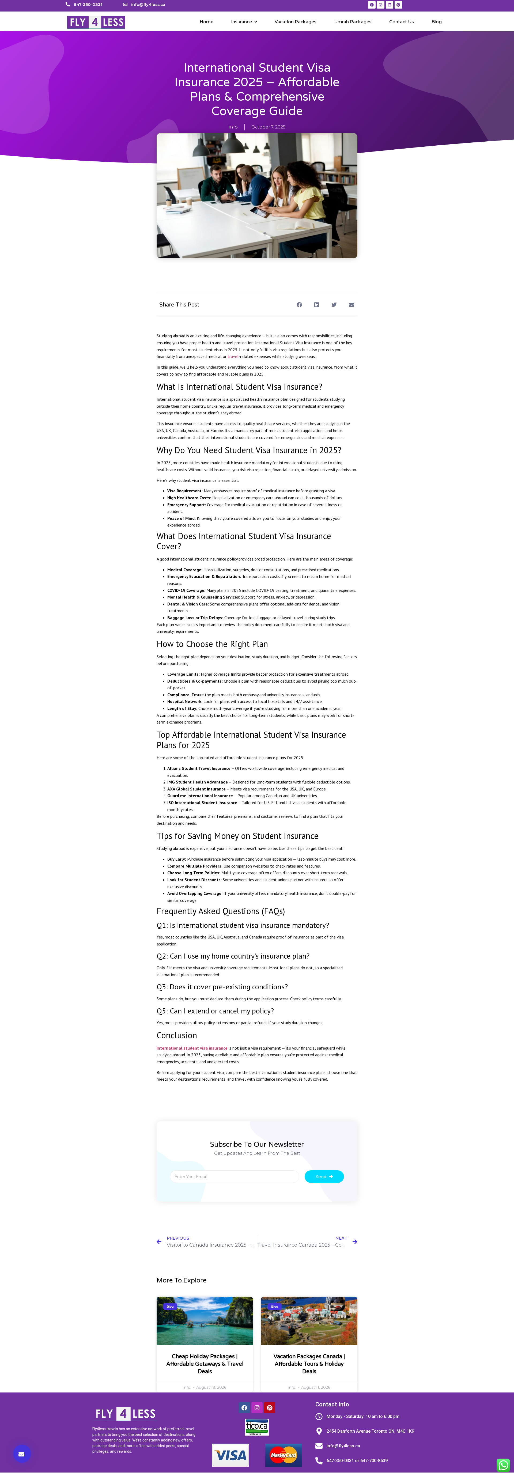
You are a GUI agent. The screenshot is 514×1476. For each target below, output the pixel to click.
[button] (244, 22)
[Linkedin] (389, 5)
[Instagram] (380, 5)
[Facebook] (372, 5)
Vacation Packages (295, 21)
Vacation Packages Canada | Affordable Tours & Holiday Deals (309, 1364)
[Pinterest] (398, 5)
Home (206, 21)
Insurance (241, 21)
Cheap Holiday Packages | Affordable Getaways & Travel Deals (204, 1364)
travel (233, 356)
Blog (437, 21)
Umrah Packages (353, 21)
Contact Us (401, 21)
